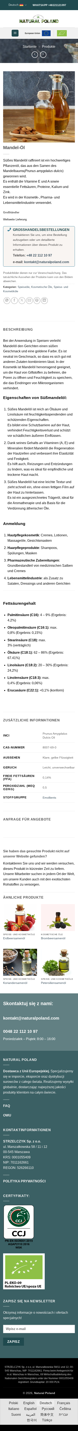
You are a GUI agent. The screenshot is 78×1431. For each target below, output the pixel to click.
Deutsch (14, 4)
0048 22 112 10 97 (20, 1031)
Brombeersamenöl (53, 938)
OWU (7, 1115)
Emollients (49, 797)
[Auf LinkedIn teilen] (44, 300)
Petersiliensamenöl (53, 982)
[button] (15, 33)
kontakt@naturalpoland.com (46, 262)
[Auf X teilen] (22, 300)
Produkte (48, 46)
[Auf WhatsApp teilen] (7, 300)
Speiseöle (24, 287)
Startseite (30, 46)
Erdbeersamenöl (14, 938)
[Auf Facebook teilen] (14, 300)
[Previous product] (43, 54)
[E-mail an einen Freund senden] (29, 300)
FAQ (6, 1106)
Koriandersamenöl (15, 982)
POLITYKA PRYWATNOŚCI (24, 1181)
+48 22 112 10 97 (39, 255)
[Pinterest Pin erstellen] (36, 300)
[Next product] (35, 54)
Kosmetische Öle (41, 287)
